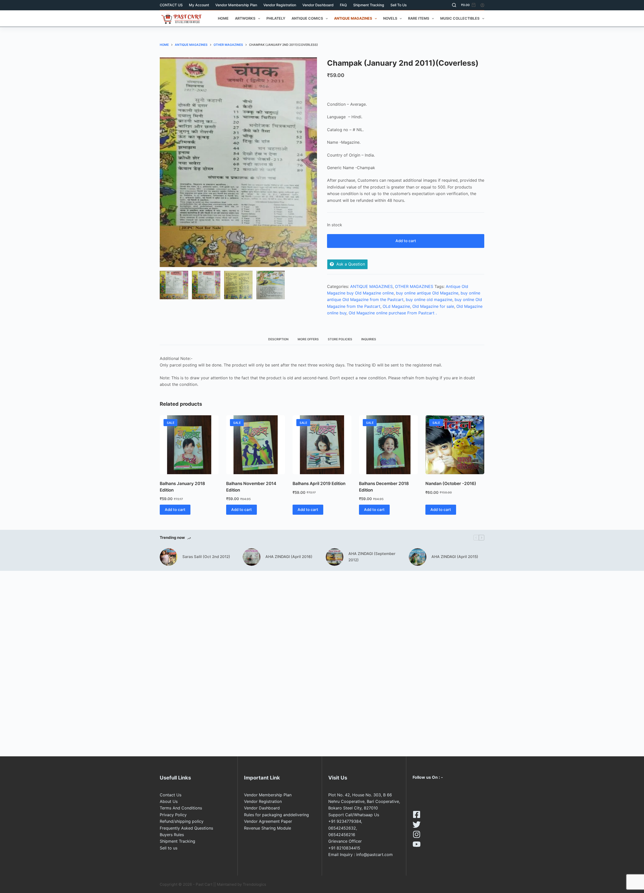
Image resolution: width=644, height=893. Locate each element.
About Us (169, 801)
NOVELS (390, 18)
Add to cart (405, 240)
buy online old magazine (429, 299)
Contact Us (170, 794)
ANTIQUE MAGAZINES (353, 18)
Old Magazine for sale (433, 306)
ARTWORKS (245, 18)
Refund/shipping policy (182, 821)
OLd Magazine (396, 306)
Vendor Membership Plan (236, 5)
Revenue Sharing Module (267, 828)
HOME (223, 18)
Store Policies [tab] (340, 339)
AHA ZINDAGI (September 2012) (371, 556)
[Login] (482, 5)
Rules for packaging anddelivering (276, 814)
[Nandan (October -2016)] (454, 444)
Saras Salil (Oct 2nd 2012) (206, 556)
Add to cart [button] (175, 509)
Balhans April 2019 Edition (319, 483)
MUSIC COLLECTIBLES (459, 18)
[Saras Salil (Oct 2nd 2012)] (168, 557)
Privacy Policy (173, 814)
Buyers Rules (172, 834)
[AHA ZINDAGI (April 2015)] (417, 557)
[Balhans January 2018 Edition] (189, 444)
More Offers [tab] (308, 339)
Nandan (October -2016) (450, 483)
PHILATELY (275, 18)
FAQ (343, 5)
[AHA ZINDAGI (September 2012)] (334, 557)
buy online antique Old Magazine (427, 292)
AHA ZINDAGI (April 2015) (454, 556)
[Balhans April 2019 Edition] (322, 444)
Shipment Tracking (368, 5)
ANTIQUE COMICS (307, 18)
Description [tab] (278, 339)
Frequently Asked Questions (186, 828)
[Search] (454, 5)
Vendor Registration (279, 5)
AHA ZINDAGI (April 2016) (288, 556)
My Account (199, 5)
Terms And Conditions (181, 807)
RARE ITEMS (418, 18)
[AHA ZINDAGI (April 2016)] (251, 557)
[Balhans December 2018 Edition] (388, 444)
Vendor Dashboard (318, 5)
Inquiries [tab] (368, 339)
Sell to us (398, 5)
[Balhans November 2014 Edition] (255, 444)
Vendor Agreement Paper (268, 821)
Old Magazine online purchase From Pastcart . (393, 312)
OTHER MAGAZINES (414, 286)
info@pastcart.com (374, 854)
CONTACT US (171, 5)
